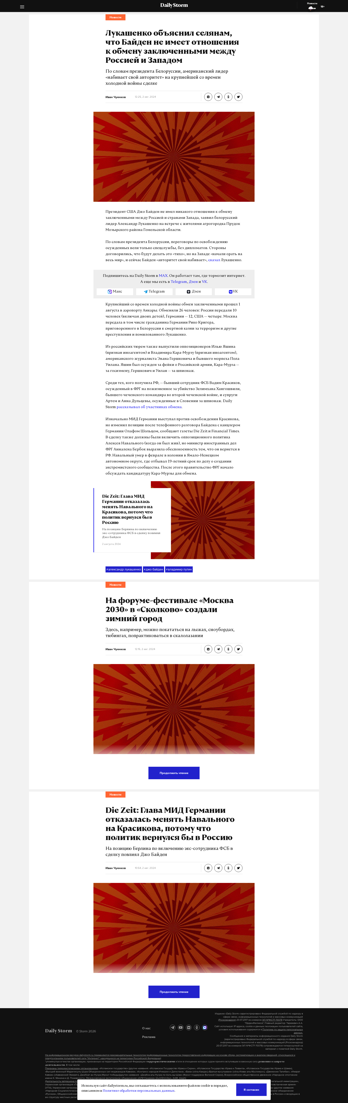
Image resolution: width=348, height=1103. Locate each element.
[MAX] (205, 1027)
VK (204, 282)
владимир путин (179, 569)
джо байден (153, 569)
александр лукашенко (124, 569)
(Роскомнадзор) (227, 1019)
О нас (146, 1028)
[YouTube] (180, 1027)
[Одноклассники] (197, 1027)
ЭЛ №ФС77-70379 (272, 1019)
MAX (163, 276)
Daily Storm (174, 5)
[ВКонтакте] (189, 1027)
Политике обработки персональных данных (139, 1091)
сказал (214, 260)
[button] (22, 7)
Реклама (148, 1037)
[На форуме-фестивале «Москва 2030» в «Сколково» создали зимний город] (208, 649)
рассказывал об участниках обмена (149, 407)
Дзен (193, 282)
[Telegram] (172, 1027)
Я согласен (251, 1089)
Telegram (179, 282)
